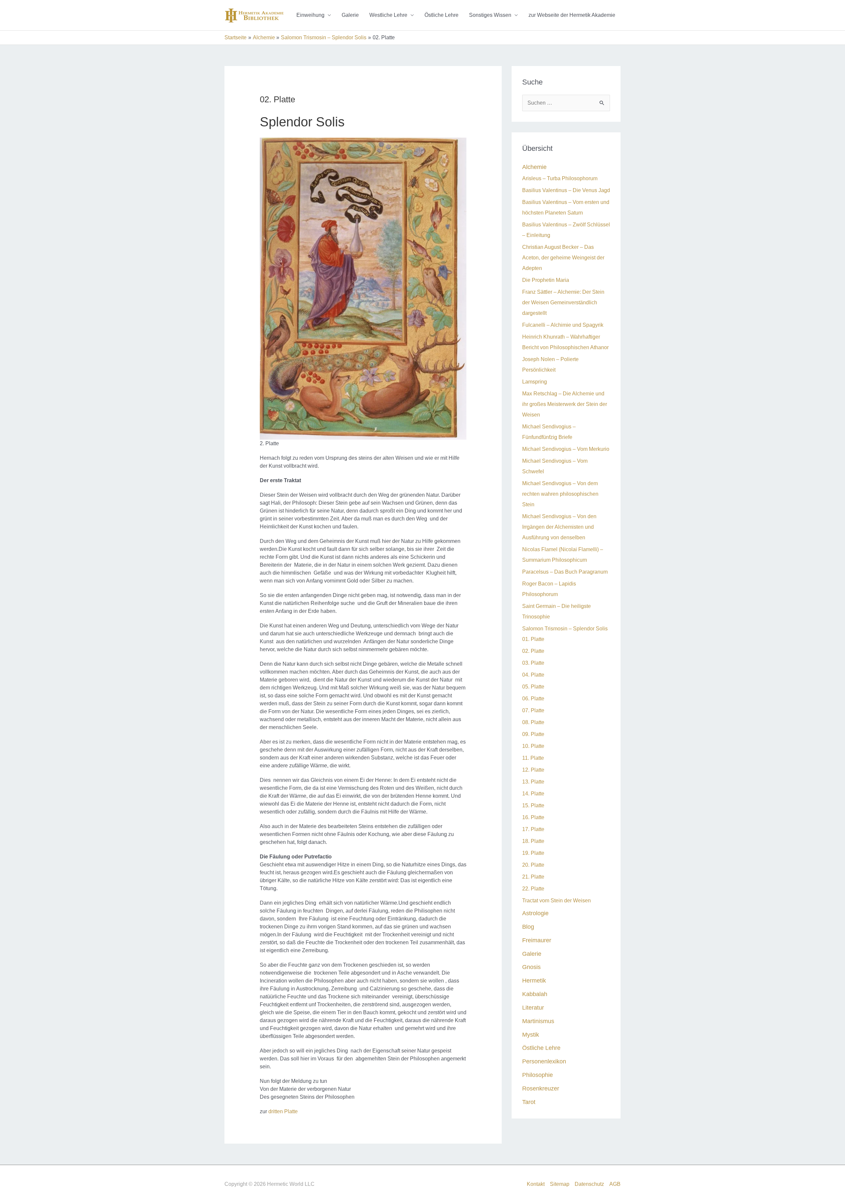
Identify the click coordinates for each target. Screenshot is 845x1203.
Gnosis (531, 966)
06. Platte (533, 698)
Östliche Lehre (441, 15)
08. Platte (533, 722)
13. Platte (533, 782)
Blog (528, 926)
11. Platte (533, 758)
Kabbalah (534, 993)
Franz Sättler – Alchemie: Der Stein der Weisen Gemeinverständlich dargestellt (563, 302)
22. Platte (533, 888)
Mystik (530, 1034)
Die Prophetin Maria (545, 280)
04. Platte (533, 675)
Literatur (533, 1007)
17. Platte (533, 829)
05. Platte (533, 686)
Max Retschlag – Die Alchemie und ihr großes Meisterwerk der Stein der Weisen (564, 404)
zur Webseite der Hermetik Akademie (571, 15)
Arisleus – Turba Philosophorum (559, 178)
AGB (615, 1184)
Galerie (350, 15)
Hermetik (534, 980)
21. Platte (533, 877)
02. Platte (533, 651)
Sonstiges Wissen (490, 15)
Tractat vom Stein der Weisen (556, 900)
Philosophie (537, 1074)
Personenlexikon (544, 1061)
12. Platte (533, 770)
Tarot (528, 1101)
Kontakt (536, 1184)
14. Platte (533, 793)
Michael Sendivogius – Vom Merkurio (565, 449)
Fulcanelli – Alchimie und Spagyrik (562, 325)
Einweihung (310, 15)
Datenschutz (589, 1184)
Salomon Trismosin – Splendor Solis (565, 628)
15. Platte (533, 805)
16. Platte (533, 817)
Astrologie (535, 913)
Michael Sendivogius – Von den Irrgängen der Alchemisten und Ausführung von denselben (559, 527)
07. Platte (533, 710)
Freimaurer (536, 940)
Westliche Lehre (388, 15)
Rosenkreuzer (540, 1088)
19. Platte (533, 853)
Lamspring (534, 381)
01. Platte (533, 639)
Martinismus (538, 1021)
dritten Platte (283, 1111)
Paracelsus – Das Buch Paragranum (565, 572)
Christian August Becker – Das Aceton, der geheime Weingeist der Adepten (563, 257)
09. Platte (533, 734)
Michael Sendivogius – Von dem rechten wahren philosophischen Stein (560, 494)
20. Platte (533, 865)
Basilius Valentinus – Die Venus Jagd (566, 190)
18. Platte (533, 841)
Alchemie (534, 166)
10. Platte (533, 746)
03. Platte (533, 663)
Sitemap (559, 1184)
